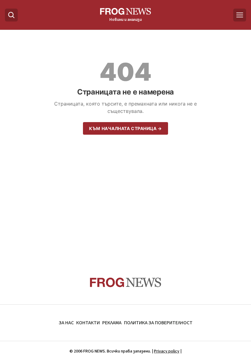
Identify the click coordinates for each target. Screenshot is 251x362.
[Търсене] (11, 15)
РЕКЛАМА (112, 322)
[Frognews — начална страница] (125, 282)
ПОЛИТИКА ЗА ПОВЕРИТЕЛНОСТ (158, 322)
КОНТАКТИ (88, 322)
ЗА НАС (66, 322)
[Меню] (239, 15)
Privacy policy (166, 351)
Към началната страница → (125, 128)
